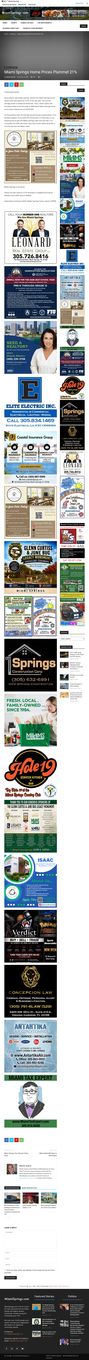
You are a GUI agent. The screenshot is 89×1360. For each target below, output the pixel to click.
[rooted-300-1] (72, 324)
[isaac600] (30, 881)
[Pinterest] (16, 84)
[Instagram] (12, 1349)
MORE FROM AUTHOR (29, 1188)
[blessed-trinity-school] (72, 562)
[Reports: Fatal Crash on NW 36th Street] (36, 1334)
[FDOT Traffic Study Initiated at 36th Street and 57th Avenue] (64, 655)
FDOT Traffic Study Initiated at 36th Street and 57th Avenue (77, 654)
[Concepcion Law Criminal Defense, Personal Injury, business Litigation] (72, 450)
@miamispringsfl (59, 1286)
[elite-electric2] (30, 402)
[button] (87, 3)
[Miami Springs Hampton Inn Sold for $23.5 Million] (49, 1197)
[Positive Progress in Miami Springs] (64, 686)
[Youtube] (22, 1349)
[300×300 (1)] (72, 375)
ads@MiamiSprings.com (18, 1341)
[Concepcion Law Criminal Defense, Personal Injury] (30, 991)
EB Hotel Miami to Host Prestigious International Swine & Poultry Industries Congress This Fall (12, 1210)
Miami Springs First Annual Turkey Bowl (16, 1154)
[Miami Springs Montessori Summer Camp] (30, 616)
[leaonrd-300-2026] (72, 475)
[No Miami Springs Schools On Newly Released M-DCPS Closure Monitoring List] (36, 1307)
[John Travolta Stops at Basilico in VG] (31, 1197)
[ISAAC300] (72, 223)
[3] (72, 299)
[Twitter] (11, 84)
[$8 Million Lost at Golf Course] (64, 677)
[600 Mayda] (30, 347)
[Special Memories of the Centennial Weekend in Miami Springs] (36, 1321)
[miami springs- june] (30, 720)
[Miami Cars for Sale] (72, 626)
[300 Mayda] (72, 198)
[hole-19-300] (72, 399)
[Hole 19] (30, 773)
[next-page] (9, 1218)
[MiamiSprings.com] (15, 12)
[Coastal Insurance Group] (30, 457)
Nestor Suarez (10, 77)
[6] (30, 665)
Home (6, 34)
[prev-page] (5, 1218)
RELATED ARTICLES (12, 1188)
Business (13, 34)
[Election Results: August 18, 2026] (64, 1342)
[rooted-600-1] (30, 157)
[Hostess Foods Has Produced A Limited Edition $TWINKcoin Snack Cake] (64, 695)
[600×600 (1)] (30, 292)
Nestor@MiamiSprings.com (27, 1178)
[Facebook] (6, 84)
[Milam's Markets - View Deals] (72, 172)
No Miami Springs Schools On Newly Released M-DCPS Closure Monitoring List (49, 1308)
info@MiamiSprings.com (13, 1334)
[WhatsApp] (21, 84)
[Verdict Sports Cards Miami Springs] (30, 936)
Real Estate (14, 67)
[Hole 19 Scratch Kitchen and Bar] (58, 16)
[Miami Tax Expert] (30, 1101)
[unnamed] (30, 237)
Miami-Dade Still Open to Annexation (48, 1154)
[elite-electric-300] (72, 274)
